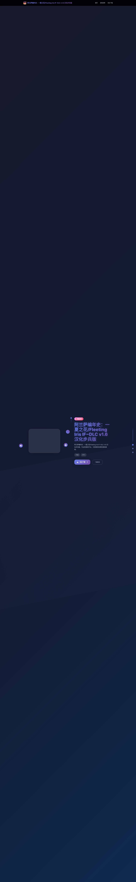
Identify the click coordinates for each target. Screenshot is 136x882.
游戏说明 (102, 3)
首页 (96, 3)
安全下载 (110, 3)
